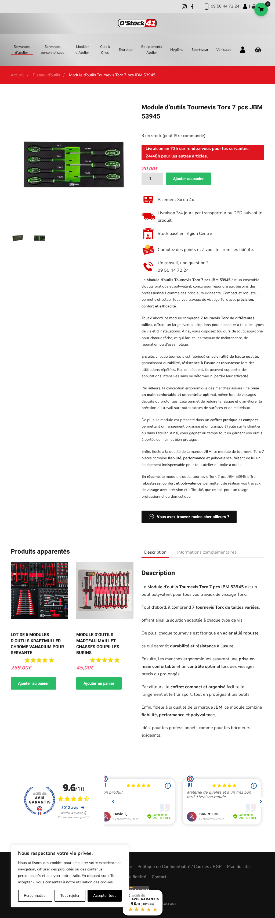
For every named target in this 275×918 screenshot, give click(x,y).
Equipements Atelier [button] (151, 49)
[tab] (152, 552)
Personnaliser (35, 895)
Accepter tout (104, 895)
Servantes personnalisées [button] (52, 49)
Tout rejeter (69, 895)
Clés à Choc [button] (105, 49)
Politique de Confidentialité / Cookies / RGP (180, 867)
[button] (17, 238)
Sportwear (199, 49)
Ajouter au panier (188, 179)
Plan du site (238, 867)
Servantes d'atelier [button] (22, 49)
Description (155, 552)
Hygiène (176, 49)
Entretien (126, 49)
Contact (159, 877)
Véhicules (223, 49)
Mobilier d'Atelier (82, 49)
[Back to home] (137, 23)
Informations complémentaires (207, 552)
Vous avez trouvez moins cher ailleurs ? (193, 517)
